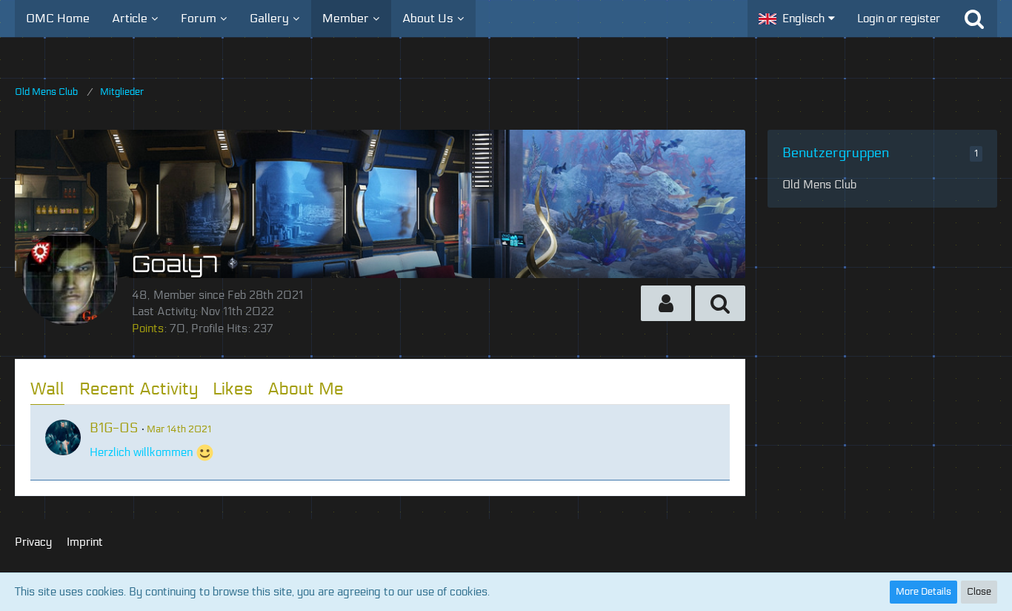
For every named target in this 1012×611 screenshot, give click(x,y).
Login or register (898, 18)
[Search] (974, 18)
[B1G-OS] (63, 437)
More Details (923, 592)
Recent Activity (138, 389)
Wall (47, 389)
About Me (305, 389)
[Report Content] (704, 427)
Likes (233, 389)
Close (979, 592)
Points (148, 328)
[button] (797, 18)
